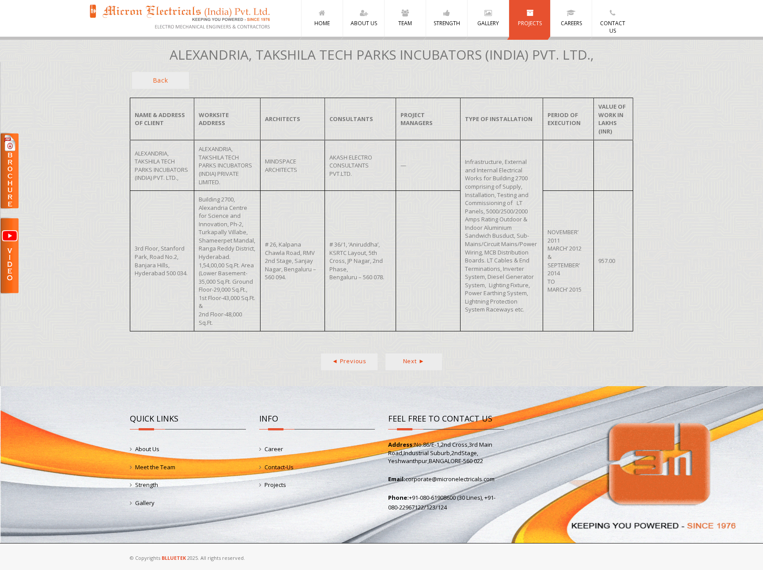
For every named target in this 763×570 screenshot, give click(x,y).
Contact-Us (279, 467)
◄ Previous (349, 361)
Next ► (414, 361)
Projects (275, 485)
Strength (146, 485)
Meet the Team (155, 467)
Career (273, 449)
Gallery (145, 503)
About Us (147, 449)
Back (160, 80)
